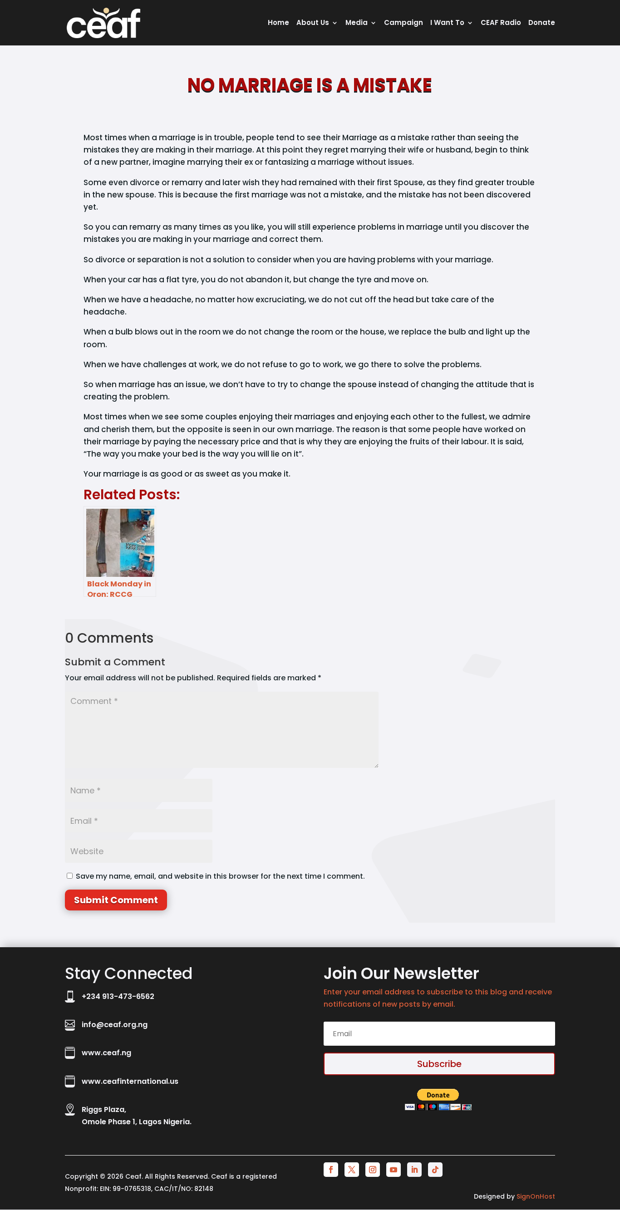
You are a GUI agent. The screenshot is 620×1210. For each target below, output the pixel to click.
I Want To (447, 23)
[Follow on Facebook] (331, 1169)
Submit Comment (116, 900)
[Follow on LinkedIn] (414, 1169)
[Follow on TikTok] (435, 1169)
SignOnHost (536, 1196)
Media (356, 23)
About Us (312, 23)
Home (278, 23)
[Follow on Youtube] (393, 1169)
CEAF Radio (501, 23)
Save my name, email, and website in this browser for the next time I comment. (220, 876)
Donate (541, 23)
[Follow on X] (351, 1169)
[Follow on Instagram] (372, 1169)
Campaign (403, 23)
